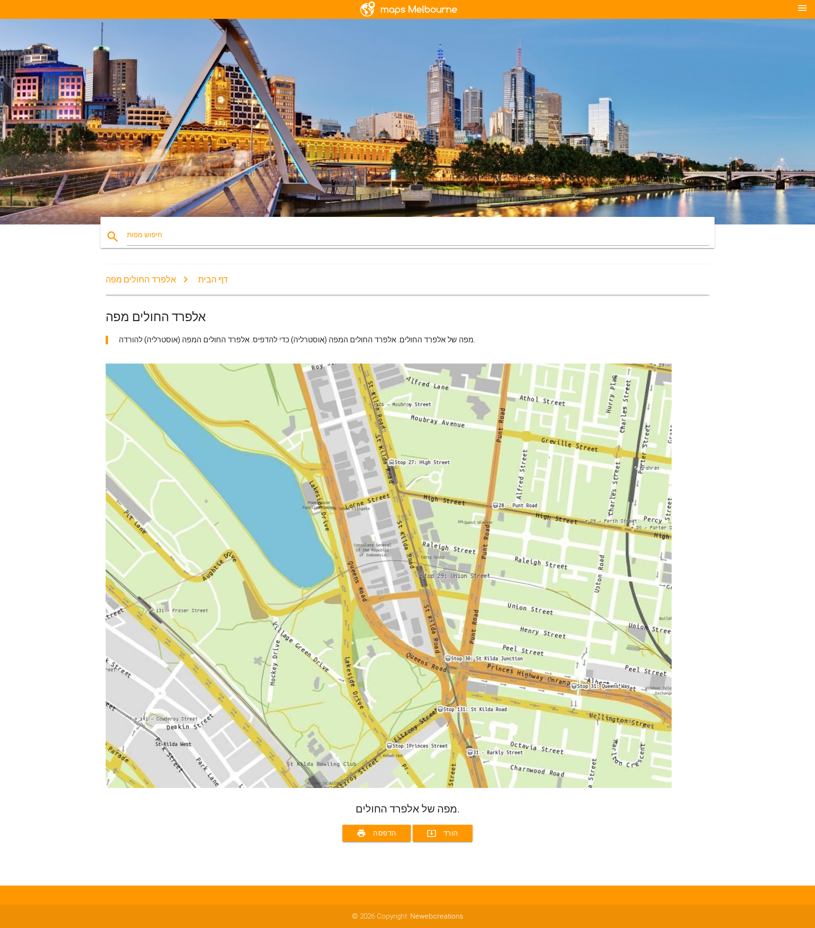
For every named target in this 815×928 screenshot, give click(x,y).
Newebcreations (436, 916)
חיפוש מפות (144, 235)
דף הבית (213, 279)
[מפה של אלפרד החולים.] (389, 785)
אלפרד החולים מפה (141, 279)
